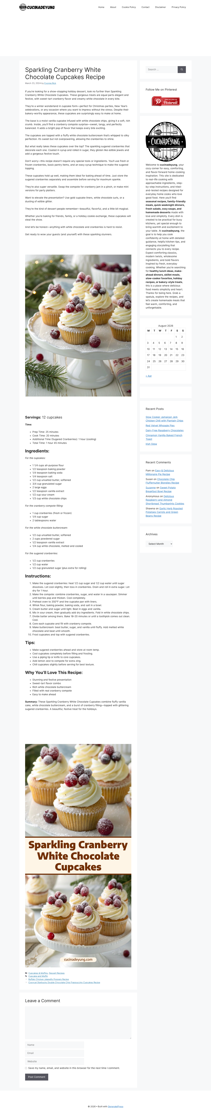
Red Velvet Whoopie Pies (160, 425)
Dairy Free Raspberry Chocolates (165, 430)
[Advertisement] (105, 36)
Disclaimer (160, 7)
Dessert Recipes (57, 973)
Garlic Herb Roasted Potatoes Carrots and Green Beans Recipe (164, 512)
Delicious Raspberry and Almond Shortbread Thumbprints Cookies (165, 500)
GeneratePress (115, 1106)
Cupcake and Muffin (38, 976)
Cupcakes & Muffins (38, 973)
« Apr (149, 376)
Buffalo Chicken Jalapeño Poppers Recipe (48, 979)
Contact (145, 7)
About (113, 7)
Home (101, 7)
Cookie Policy (129, 7)
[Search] (182, 69)
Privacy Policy (179, 7)
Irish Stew (151, 444)
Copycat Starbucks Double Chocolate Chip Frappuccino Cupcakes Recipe (64, 982)
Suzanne (151, 487)
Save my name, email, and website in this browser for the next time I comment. (74, 1068)
